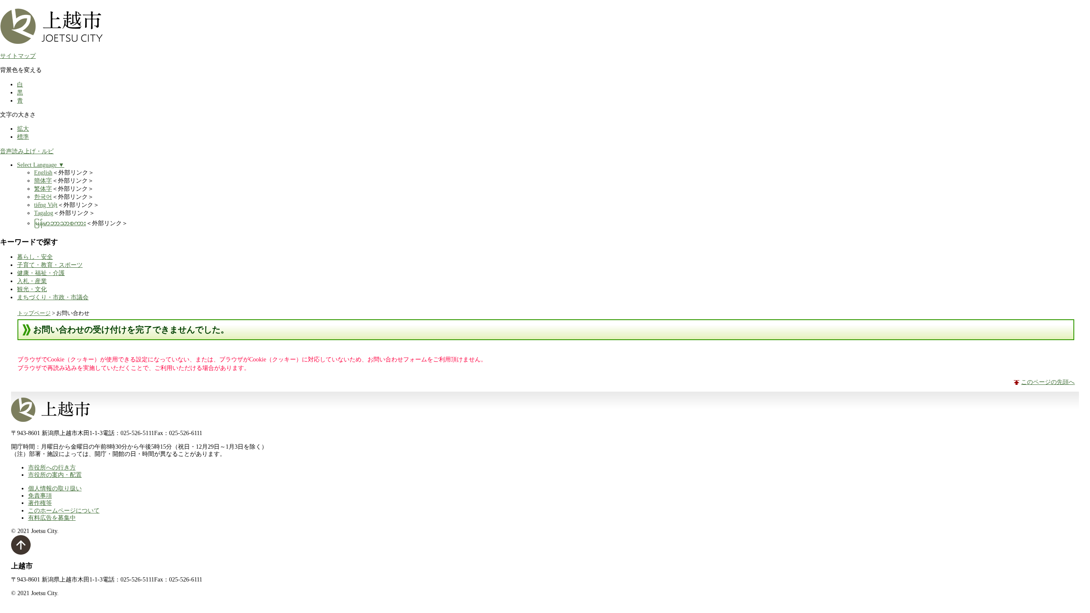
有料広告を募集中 (52, 517)
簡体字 (43, 180)
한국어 (43, 196)
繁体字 (43, 188)
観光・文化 (32, 289)
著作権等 (40, 502)
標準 (23, 136)
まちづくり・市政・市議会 (53, 297)
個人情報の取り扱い (55, 488)
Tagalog (43, 212)
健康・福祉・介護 (41, 272)
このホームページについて (64, 510)
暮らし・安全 (35, 256)
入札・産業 (32, 281)
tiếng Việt (45, 204)
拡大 (23, 128)
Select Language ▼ (40, 164)
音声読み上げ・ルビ (27, 151)
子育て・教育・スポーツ (50, 264)
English (43, 172)
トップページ (34, 313)
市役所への (52, 467)
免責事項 (40, 495)
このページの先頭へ (1048, 381)
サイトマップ (18, 55)
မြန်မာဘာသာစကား (60, 223)
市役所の (55, 474)
